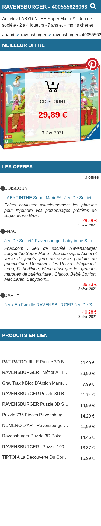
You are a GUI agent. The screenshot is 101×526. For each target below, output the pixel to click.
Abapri (8, 35)
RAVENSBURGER (33, 35)
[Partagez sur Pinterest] (92, 64)
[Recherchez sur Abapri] (93, 6)
